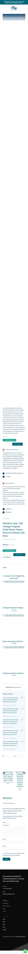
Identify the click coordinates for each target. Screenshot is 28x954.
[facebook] (9, 941)
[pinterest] (16, 941)
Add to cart (19, 554)
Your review (6, 825)
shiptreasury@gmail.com (9, 893)
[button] (14, 449)
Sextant (13, 788)
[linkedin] (23, 941)
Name (4, 838)
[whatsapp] (14, 945)
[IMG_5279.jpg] (14, 215)
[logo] (14, 4)
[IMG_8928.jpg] (14, 646)
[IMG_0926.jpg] (14, 581)
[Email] (24, 567)
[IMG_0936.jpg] (14, 614)
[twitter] (12, 941)
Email (4, 846)
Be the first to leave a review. (9, 539)
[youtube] (19, 941)
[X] (19, 567)
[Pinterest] (21, 567)
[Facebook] (16, 567)
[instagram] (5, 941)
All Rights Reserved (20, 936)
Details (13, 763)
